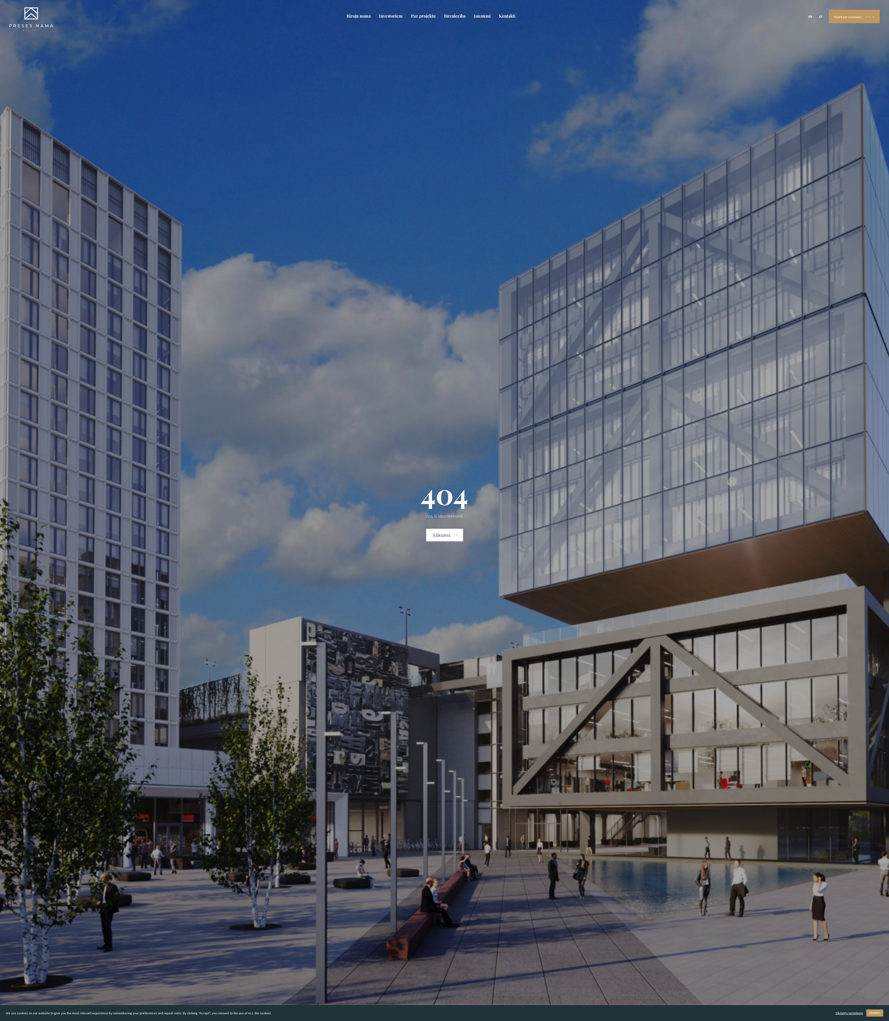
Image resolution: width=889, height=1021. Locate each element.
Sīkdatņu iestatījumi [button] (849, 1013)
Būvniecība (455, 16)
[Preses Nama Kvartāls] (31, 18)
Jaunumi (482, 16)
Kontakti (507, 16)
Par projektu (423, 16)
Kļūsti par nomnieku (848, 17)
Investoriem (391, 16)
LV (820, 17)
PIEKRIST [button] (874, 1013)
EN (810, 17)
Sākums (442, 535)
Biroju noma (359, 16)
